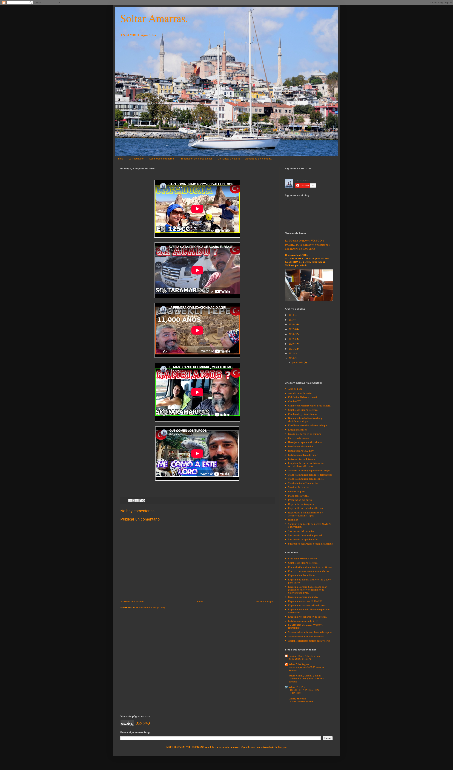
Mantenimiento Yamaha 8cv (303, 483)
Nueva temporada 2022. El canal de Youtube (306, 668)
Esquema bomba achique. (302, 575)
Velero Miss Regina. (299, 664)
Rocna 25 (293, 519)
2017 (291, 329)
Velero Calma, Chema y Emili (305, 675)
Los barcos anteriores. (161, 158)
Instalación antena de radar (303, 455)
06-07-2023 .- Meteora (300, 659)
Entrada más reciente (132, 601)
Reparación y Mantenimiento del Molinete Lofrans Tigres (305, 514)
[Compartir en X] (137, 500)
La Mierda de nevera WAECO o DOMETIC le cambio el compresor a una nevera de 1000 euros (307, 244)
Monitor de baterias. (299, 487)
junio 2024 (298, 362)
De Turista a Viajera (229, 158)
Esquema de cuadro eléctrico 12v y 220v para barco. (309, 581)
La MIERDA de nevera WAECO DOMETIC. (305, 626)
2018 (291, 334)
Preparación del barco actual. (196, 158)
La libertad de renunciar (301, 701)
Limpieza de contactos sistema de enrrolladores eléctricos (305, 464)
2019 (291, 339)
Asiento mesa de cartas (300, 393)
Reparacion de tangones (301, 504)
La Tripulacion (136, 158)
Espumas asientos (297, 429)
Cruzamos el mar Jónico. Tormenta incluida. (306, 680)
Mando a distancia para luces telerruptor (310, 474)
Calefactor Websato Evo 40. (302, 397)
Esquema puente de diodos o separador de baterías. (309, 611)
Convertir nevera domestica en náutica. (309, 571)
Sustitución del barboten (301, 531)
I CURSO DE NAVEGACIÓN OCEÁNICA (304, 691)
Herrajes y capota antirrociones (305, 442)
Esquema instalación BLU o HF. (305, 601)
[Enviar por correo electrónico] (130, 500)
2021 (291, 348)
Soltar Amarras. (154, 18)
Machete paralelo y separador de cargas (309, 470)
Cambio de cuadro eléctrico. (303, 410)
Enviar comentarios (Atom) (150, 607)
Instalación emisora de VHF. (303, 621)
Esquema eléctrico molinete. (303, 597)
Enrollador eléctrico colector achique (307, 425)
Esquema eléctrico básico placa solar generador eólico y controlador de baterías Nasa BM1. (307, 590)
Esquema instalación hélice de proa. (307, 605)
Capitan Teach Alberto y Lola (304, 656)
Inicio (120, 158)
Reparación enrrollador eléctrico (305, 508)
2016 (291, 324)
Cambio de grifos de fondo (302, 414)
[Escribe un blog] (133, 500)
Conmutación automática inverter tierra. (310, 567)
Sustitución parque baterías (303, 539)
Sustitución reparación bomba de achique (310, 543)
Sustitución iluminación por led (305, 535)
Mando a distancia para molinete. (306, 479)
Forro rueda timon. (298, 438)
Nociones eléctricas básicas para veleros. (309, 641)
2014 (291, 315)
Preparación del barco (300, 500)
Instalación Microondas (300, 446)
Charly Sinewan (297, 698)
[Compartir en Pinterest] (143, 500)
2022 (291, 353)
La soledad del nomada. (258, 158)
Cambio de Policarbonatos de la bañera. (309, 405)
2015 (291, 319)
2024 (291, 358)
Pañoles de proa (296, 491)
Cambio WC (294, 401)
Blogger (282, 747)
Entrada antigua (264, 601)
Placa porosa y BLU (298, 496)
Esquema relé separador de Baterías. (307, 616)
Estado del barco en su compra (304, 434)
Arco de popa (295, 389)
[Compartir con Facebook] (140, 500)
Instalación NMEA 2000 (301, 450)
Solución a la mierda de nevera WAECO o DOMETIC (309, 525)
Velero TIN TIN (297, 687)
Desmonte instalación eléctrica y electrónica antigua (305, 419)
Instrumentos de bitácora (301, 459)
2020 (291, 343)
